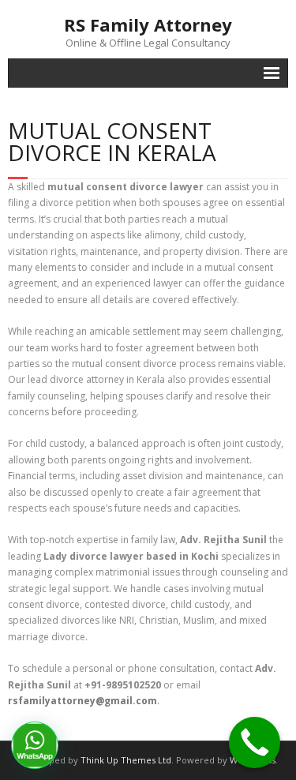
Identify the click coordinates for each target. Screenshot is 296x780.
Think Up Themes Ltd (126, 760)
